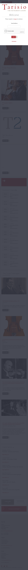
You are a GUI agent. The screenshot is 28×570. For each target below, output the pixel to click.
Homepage (14, 41)
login (15, 19)
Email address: (14, 23)
